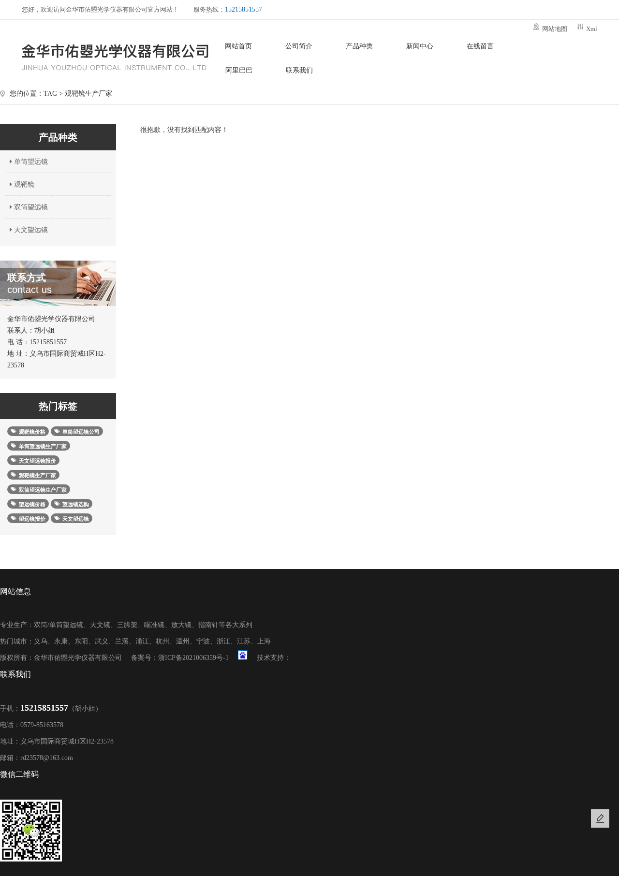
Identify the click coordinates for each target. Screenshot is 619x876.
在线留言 (480, 46)
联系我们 (299, 70)
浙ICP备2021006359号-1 (193, 657)
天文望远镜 (30, 230)
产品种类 (359, 46)
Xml (591, 28)
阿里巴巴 (238, 70)
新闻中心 (419, 46)
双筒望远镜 (30, 207)
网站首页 (238, 46)
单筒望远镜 (30, 161)
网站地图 (554, 28)
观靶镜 (23, 184)
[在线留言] (600, 818)
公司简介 (298, 46)
